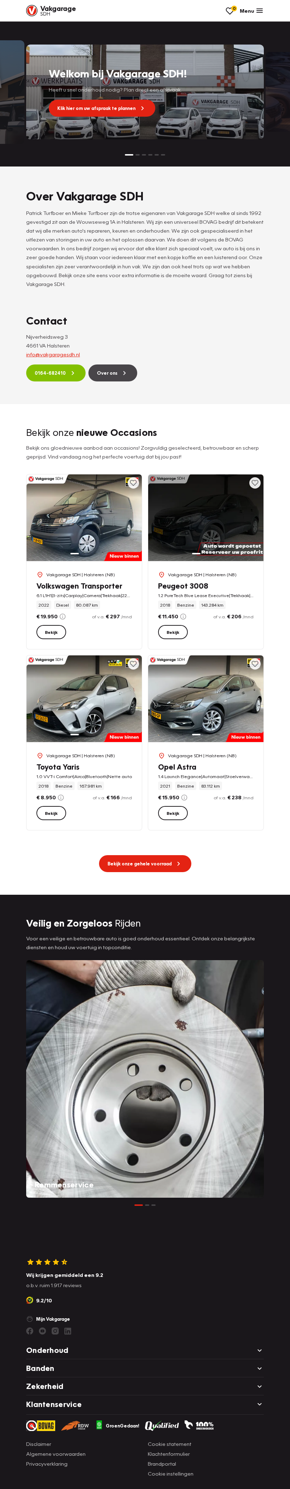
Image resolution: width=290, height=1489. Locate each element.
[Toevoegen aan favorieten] (133, 483)
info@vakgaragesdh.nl (53, 354)
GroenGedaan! (122, 1426)
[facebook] (29, 1331)
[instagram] (55, 1331)
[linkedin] (67, 1331)
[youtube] (42, 1331)
